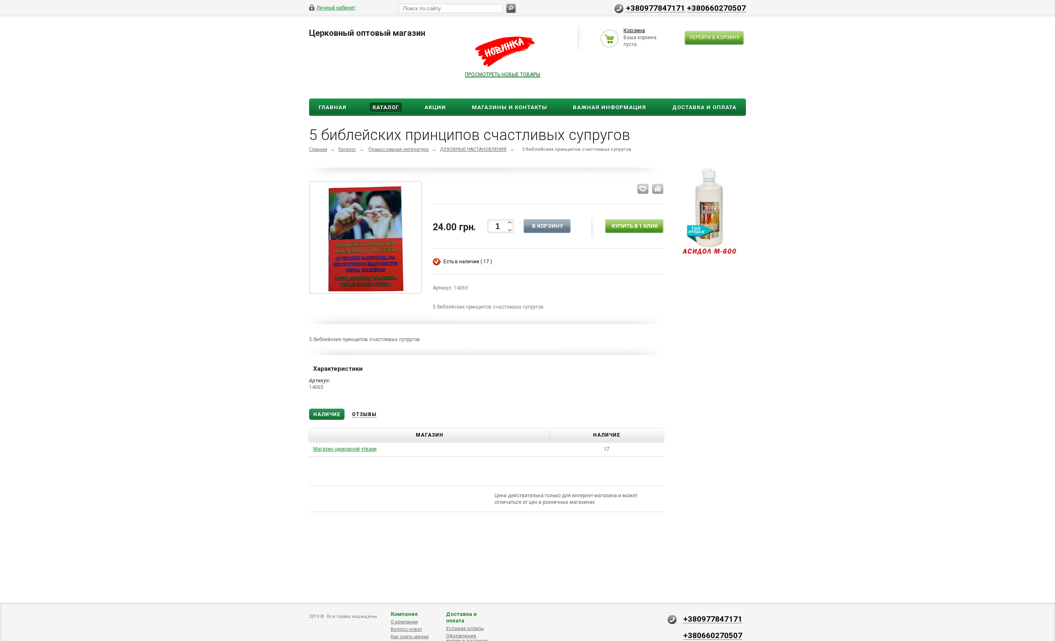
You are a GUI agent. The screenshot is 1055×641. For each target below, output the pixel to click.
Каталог (386, 107)
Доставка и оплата (461, 617)
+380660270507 (716, 7)
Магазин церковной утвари (345, 449)
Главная (333, 107)
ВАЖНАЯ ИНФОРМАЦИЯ (609, 107)
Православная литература (398, 149)
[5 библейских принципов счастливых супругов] (365, 239)
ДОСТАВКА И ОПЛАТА (704, 107)
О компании (404, 622)
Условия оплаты (465, 628)
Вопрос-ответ (406, 629)
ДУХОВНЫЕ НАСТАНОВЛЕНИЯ (473, 149)
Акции (435, 107)
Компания (404, 614)
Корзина (634, 30)
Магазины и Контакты (509, 107)
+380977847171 (655, 7)
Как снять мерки (410, 636)
